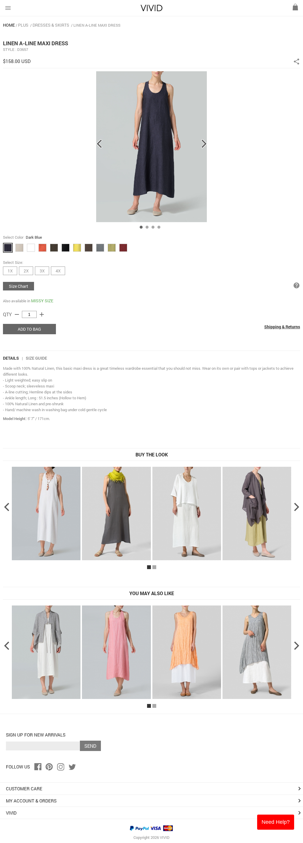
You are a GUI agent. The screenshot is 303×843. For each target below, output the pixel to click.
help (296, 285)
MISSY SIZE (42, 300)
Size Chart (18, 286)
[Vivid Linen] (151, 10)
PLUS (23, 25)
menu (8, 8)
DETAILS (11, 358)
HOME (9, 25)
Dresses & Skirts (51, 25)
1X (10, 271)
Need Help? (276, 822)
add (41, 314)
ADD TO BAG (29, 329)
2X (26, 271)
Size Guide (36, 358)
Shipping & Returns (282, 327)
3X (42, 271)
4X (58, 271)
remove (16, 314)
